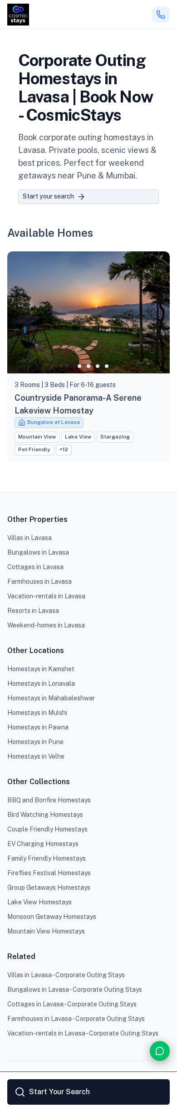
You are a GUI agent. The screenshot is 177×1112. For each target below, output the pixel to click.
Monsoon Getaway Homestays (51, 916)
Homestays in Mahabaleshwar (51, 698)
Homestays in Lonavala (41, 683)
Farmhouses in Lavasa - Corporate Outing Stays (76, 1018)
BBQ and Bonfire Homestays (49, 800)
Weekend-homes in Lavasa (46, 625)
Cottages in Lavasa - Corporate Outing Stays (72, 1004)
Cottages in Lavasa (35, 567)
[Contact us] (160, 1051)
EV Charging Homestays (43, 843)
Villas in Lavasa (29, 537)
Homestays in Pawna (38, 727)
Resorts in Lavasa (33, 610)
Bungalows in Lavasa (38, 552)
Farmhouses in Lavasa (39, 581)
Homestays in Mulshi (37, 712)
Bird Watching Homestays (45, 814)
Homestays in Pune (35, 741)
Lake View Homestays (39, 902)
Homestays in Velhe (35, 756)
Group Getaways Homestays (48, 887)
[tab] (70, 366)
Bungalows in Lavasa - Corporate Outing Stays (74, 989)
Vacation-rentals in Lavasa (46, 596)
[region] (88, 312)
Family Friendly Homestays (46, 858)
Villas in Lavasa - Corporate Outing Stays (66, 975)
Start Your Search (59, 1091)
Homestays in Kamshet (40, 669)
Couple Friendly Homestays (47, 829)
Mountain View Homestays (46, 931)
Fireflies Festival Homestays (49, 873)
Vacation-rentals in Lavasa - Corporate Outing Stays (82, 1033)
